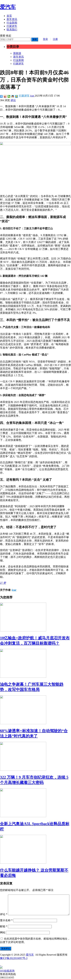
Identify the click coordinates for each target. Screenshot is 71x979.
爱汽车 (8, 7)
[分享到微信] (9, 96)
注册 (55, 39)
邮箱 (3, 926)
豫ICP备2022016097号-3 (13, 958)
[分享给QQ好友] (12, 96)
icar (32, 95)
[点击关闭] (0, 964)
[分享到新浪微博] (5, 96)
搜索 (35, 39)
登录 (45, 39)
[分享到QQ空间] (16, 96)
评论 (13, 100)
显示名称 (6, 920)
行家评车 (12, 26)
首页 (9, 15)
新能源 (17, 53)
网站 (2, 932)
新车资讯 (12, 19)
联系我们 (12, 29)
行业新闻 (12, 22)
